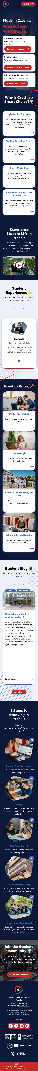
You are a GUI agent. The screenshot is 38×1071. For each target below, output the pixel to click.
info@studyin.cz (21, 1003)
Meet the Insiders (19, 975)
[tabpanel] (19, 343)
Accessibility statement (9, 1069)
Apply (19, 804)
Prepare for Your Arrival (19, 923)
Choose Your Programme (19, 766)
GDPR (16, 1064)
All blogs (19, 692)
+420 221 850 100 (24, 1005)
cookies (21, 1066)
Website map (18, 1019)
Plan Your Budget (19, 846)
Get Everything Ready (19, 884)
